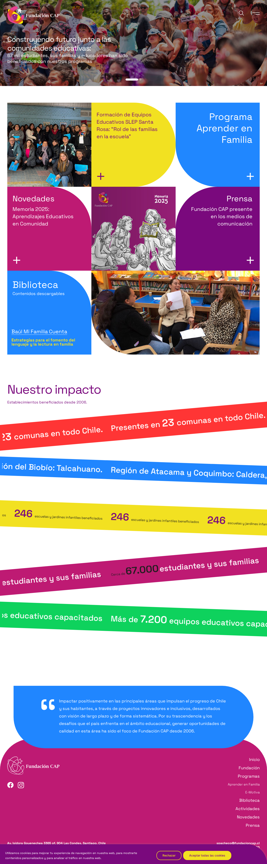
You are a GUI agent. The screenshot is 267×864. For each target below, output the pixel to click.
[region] (133, 854)
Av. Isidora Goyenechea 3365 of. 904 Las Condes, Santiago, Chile (56, 843)
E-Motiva (252, 792)
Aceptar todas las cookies (207, 855)
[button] (132, 79)
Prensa (253, 825)
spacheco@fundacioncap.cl (238, 843)
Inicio (254, 759)
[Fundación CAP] (33, 14)
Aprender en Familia (244, 784)
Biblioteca (39, 287)
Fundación (249, 768)
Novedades (248, 817)
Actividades (248, 808)
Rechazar (168, 855)
